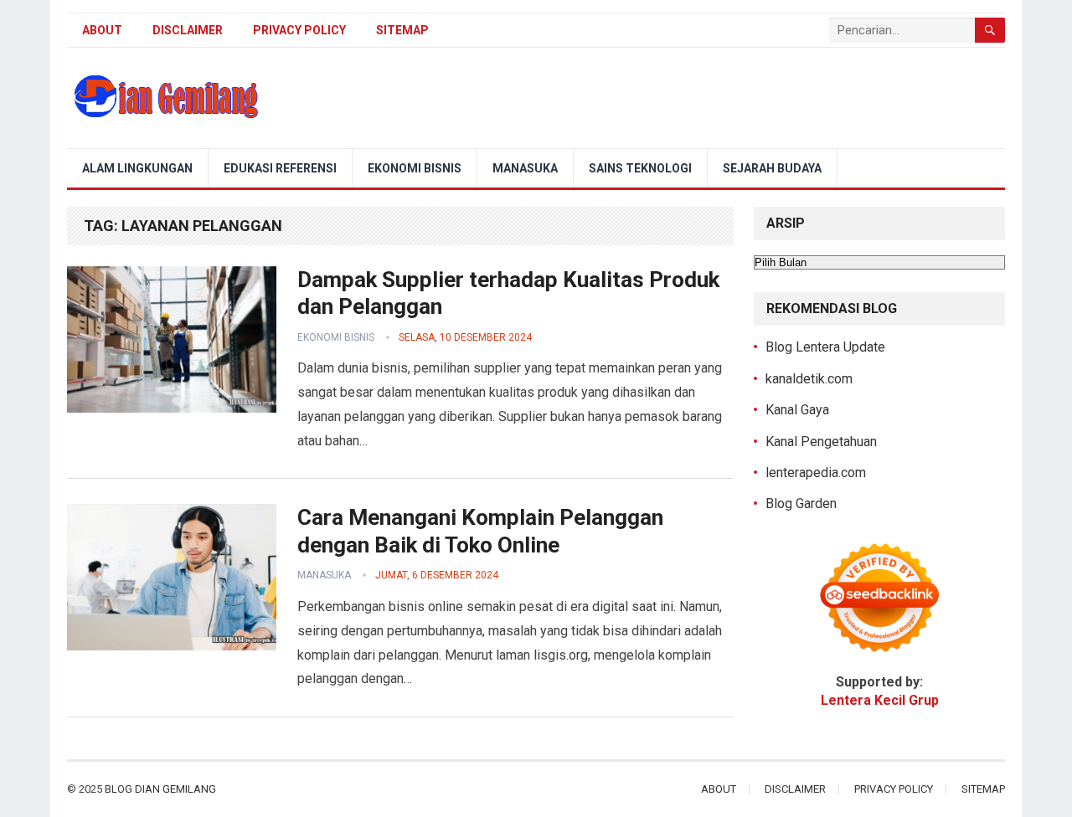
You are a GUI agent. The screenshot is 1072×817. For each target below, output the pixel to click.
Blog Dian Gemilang (160, 789)
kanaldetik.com (809, 379)
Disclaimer (187, 30)
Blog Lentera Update (825, 347)
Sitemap (402, 30)
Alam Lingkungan (137, 168)
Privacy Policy (299, 30)
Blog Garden (801, 503)
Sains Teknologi (640, 168)
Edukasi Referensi (280, 168)
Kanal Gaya (797, 410)
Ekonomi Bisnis (414, 168)
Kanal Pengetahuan (821, 442)
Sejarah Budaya (772, 168)
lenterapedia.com (815, 472)
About (102, 30)
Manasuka (525, 168)
